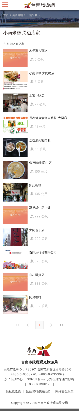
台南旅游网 (39, 5)
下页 (28, 325)
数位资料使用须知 (38, 391)
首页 (6, 15)
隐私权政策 (13, 391)
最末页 (62, 325)
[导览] (5, 4)
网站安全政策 (64, 391)
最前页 (17, 325)
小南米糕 (32, 15)
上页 (51, 325)
